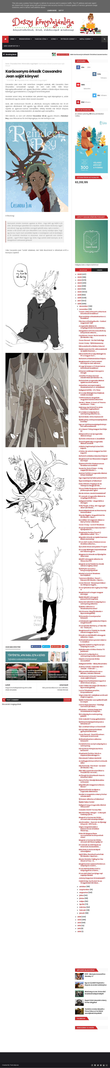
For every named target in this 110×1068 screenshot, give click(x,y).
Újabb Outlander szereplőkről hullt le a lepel (93, 701)
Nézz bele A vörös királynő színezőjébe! (89, 850)
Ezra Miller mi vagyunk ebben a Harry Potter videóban (91, 521)
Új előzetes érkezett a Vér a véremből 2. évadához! (57, 676)
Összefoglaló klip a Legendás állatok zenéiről (91, 443)
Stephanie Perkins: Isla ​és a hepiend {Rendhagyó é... (90, 754)
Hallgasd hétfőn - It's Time (89, 390)
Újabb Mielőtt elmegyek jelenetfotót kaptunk (88, 598)
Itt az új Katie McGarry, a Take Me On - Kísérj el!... (92, 627)
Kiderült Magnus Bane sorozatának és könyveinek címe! (91, 835)
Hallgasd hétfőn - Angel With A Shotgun (91, 502)
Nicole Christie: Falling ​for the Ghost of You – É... (91, 860)
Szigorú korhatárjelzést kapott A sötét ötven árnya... (92, 682)
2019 (79, 295)
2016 (79, 304)
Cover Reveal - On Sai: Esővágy (91, 340)
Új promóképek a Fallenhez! (90, 481)
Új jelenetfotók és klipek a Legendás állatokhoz (89, 791)
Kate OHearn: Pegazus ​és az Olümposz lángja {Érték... (90, 485)
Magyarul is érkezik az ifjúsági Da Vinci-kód (92, 555)
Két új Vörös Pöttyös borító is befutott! (91, 750)
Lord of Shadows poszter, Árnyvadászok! (89, 691)
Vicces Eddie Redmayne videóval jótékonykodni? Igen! (92, 489)
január (82, 913)
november (83, 309)
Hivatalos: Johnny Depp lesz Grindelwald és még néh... (90, 710)
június (82, 898)
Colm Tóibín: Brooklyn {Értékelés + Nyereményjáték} (93, 687)
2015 (79, 917)
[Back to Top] (106, 1065)
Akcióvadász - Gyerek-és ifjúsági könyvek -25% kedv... (92, 823)
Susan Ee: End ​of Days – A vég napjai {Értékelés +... (91, 469)
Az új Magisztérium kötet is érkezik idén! (93, 762)
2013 (79, 923)
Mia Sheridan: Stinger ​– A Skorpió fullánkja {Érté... (92, 814)
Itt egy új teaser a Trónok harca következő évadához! (92, 367)
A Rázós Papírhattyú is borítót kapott (91, 447)
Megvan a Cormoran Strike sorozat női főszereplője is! (91, 841)
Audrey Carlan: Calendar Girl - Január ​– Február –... (91, 668)
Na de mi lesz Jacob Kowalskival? (92, 493)
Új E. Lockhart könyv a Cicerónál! (92, 727)
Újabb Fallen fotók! (86, 802)
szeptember (84, 889)
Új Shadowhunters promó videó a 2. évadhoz (92, 641)
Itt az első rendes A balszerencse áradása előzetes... (92, 543)
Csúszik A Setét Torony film (90, 810)
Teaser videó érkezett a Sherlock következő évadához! (92, 313)
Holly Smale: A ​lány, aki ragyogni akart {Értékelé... (92, 507)
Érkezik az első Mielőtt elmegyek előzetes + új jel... (92, 636)
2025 (79, 277)
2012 (79, 926)
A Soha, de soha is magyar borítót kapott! (93, 452)
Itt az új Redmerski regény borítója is (93, 589)
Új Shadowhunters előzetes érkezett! (90, 740)
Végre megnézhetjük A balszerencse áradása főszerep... (89, 829)
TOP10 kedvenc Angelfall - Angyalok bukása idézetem (91, 399)
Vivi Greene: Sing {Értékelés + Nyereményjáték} (91, 612)
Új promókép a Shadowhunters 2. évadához (92, 317)
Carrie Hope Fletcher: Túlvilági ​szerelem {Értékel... (91, 706)
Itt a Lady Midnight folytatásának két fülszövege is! (92, 551)
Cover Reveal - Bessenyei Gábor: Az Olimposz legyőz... (92, 584)
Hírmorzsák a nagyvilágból (30, 64)
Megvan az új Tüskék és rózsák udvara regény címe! (91, 565)
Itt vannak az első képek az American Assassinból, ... (90, 846)
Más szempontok (11, 46)
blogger (67, 700)
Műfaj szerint (85, 39)
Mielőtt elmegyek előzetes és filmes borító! (91, 560)
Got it (61, 10)
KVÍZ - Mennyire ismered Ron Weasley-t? (95, 975)
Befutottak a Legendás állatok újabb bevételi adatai (91, 381)
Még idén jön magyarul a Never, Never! (92, 786)
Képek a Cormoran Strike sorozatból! (89, 660)
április (82, 904)
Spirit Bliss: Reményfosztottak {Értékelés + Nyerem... (91, 855)
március (82, 907)
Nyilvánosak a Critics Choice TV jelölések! (92, 650)
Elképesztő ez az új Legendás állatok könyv (90, 435)
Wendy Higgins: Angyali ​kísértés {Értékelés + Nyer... (92, 516)
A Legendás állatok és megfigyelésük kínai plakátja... (92, 327)
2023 (79, 283)
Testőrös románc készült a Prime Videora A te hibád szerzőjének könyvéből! (37, 674)
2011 (79, 928)
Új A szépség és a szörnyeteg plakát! (90, 715)
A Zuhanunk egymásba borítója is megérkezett (92, 622)
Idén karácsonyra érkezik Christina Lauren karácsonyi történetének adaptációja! (16, 674)
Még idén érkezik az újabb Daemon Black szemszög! (93, 538)
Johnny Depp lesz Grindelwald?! (92, 878)
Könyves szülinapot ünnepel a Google (91, 372)
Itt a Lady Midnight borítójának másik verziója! (91, 394)
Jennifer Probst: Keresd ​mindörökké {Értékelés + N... (91, 377)
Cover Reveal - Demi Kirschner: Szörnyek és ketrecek (91, 735)
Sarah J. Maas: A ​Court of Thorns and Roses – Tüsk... (92, 403)
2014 (79, 920)
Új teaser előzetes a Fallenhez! (91, 799)
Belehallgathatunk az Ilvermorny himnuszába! (92, 511)
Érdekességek (24, 39)
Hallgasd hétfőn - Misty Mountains (93, 664)
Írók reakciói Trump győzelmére (92, 719)
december (83, 306)
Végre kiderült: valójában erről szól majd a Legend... (93, 696)
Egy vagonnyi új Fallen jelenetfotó (93, 478)
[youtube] (104, 1065)
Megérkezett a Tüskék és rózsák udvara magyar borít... (92, 631)
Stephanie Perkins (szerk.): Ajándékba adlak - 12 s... (90, 533)
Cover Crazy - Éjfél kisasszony (91, 343)
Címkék (99, 270)
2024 (79, 280)
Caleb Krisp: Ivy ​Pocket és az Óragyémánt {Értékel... (90, 882)
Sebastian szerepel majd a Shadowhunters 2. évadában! (92, 386)
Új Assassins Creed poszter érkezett (90, 617)
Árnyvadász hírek (15, 64)
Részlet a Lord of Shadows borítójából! (89, 574)
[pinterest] (101, 1065)
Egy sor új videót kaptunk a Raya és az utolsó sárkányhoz (95, 984)
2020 (79, 292)
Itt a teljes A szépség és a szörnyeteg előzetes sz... (90, 413)
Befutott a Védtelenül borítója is (92, 359)
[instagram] (95, 1065)
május (82, 901)
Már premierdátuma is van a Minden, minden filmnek (90, 672)
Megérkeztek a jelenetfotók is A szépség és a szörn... (92, 865)
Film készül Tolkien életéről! (90, 758)
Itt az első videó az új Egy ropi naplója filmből (91, 874)
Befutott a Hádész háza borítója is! (93, 456)
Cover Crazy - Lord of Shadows (91, 525)
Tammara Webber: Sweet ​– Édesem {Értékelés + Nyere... (91, 579)
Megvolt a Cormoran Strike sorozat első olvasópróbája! (91, 818)
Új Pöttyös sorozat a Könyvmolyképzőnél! (88, 570)
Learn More (52, 10)
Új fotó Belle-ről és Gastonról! (91, 417)
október (82, 886)
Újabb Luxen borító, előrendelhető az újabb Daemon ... (93, 350)
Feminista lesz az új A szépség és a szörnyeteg (93, 745)
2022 (79, 286)
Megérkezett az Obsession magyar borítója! (93, 460)
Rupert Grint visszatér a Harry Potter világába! (95, 1001)
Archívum (83, 270)
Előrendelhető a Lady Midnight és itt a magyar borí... (92, 355)
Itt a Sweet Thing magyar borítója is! (93, 430)
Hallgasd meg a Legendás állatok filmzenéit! (92, 806)
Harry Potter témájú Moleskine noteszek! (91, 781)
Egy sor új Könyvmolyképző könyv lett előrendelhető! (92, 425)
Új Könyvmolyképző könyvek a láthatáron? (91, 723)
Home (7, 64)
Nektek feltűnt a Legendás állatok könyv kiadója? (93, 474)
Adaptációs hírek (42, 54)
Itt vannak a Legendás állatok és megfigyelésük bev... (92, 497)
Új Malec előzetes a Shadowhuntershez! (88, 608)
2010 (79, 931)
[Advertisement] (91, 199)
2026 (79, 274)
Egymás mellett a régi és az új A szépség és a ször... (91, 646)
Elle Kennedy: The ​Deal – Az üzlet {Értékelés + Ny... (92, 767)
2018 (79, 298)
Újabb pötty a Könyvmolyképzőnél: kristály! (93, 421)
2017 (79, 301)
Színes (53, 39)
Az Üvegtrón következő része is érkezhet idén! (91, 776)
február (82, 910)
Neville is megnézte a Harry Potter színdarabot (93, 795)
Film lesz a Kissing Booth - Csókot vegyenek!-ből (92, 322)
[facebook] (92, 1065)
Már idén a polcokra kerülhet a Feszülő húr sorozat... (91, 772)
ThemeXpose (14, 1065)
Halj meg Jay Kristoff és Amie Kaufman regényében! (91, 408)
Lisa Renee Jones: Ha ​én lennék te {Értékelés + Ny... (92, 336)
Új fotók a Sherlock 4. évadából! (92, 439)
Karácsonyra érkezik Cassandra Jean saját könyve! (92, 677)
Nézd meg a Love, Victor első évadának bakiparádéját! (95, 992)
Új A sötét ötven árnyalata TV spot (93, 547)
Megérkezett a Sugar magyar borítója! (91, 593)
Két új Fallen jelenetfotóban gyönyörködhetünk (90, 730)
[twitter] (98, 1065)
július (81, 895)
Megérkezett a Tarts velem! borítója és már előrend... (90, 362)
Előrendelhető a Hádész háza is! (92, 346)
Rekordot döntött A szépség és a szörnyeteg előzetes (92, 603)
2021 (79, 289)
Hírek (12, 39)
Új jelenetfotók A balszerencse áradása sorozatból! (91, 465)
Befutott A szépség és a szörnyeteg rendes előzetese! (92, 655)
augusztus (83, 892)
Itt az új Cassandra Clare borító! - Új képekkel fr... (92, 529)
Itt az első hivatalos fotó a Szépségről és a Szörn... (89, 870)
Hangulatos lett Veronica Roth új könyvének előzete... (92, 332)
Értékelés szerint (68, 39)
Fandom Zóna (40, 39)
